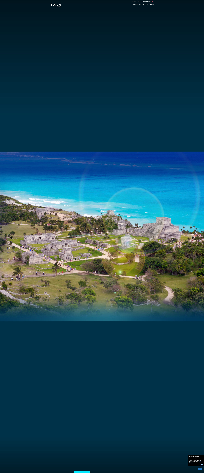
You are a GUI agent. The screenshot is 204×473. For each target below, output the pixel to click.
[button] (153, 1)
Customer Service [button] (146, 1)
